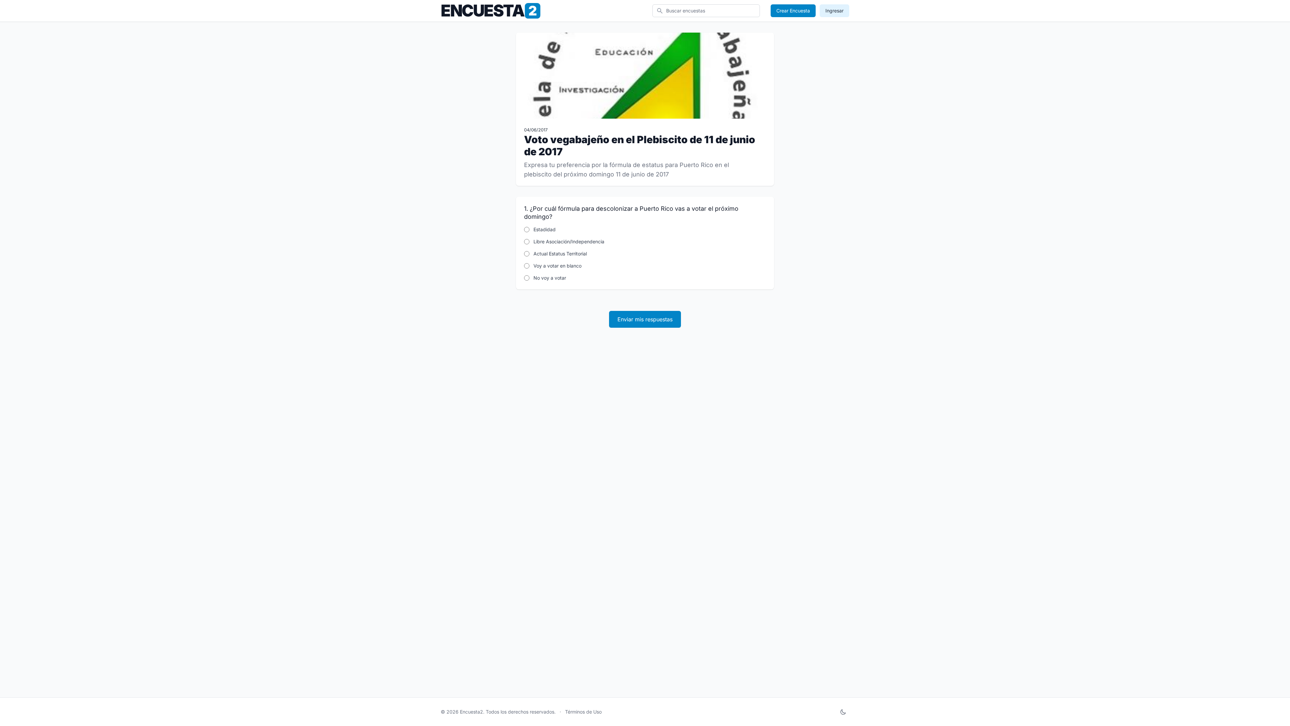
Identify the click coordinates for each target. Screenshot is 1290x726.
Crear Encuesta (793, 10)
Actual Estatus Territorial (560, 253)
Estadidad (544, 229)
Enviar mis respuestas (645, 319)
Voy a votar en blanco (557, 266)
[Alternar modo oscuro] (843, 712)
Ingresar (834, 10)
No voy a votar (549, 278)
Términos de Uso (583, 712)
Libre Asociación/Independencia (568, 241)
